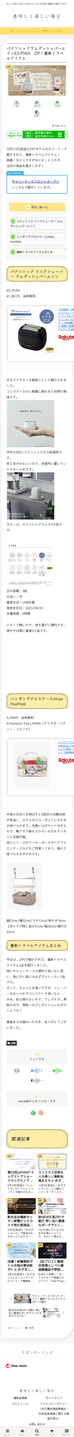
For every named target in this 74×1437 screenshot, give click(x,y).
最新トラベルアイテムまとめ (35, 252)
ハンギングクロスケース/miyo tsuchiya (32, 239)
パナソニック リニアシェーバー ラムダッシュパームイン (36, 223)
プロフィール (20, 1404)
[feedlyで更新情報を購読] (33, 1113)
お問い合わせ (37, 1424)
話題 (13, 1043)
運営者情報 (20, 1398)
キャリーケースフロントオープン (35, 181)
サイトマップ (54, 1398)
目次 (34, 207)
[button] (37, 114)
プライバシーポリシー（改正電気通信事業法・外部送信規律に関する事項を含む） (54, 1411)
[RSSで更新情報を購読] (41, 1113)
